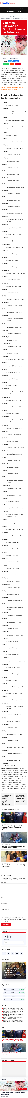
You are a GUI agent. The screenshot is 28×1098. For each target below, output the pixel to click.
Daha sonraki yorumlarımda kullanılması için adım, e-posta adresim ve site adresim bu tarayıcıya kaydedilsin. (13, 919)
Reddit (12, 64)
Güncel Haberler (8, 8)
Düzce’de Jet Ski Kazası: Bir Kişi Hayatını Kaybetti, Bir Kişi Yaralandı (13, 1012)
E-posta (4, 903)
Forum (19, 11)
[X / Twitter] (8, 953)
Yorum (3, 882)
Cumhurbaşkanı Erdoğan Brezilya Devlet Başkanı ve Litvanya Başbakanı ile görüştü (13, 1009)
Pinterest (18, 64)
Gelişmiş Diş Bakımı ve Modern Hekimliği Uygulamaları (13, 1015)
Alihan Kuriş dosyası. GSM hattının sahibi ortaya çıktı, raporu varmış (13, 1018)
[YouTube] (17, 953)
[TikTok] (21, 953)
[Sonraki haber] (23, 964)
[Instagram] (12, 953)
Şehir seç (6, 939)
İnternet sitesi (5, 909)
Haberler (3, 16)
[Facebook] (4, 953)
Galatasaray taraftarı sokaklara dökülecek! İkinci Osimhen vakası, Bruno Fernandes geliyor (13, 1021)
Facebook (16, 61)
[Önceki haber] (20, 964)
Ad (2, 897)
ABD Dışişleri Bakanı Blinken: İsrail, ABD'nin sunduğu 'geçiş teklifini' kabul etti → (20, 799)
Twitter (10, 61)
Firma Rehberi (20, 8)
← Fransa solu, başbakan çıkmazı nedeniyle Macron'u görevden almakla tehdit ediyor (7, 799)
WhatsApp (6, 64)
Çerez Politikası (11, 11)
